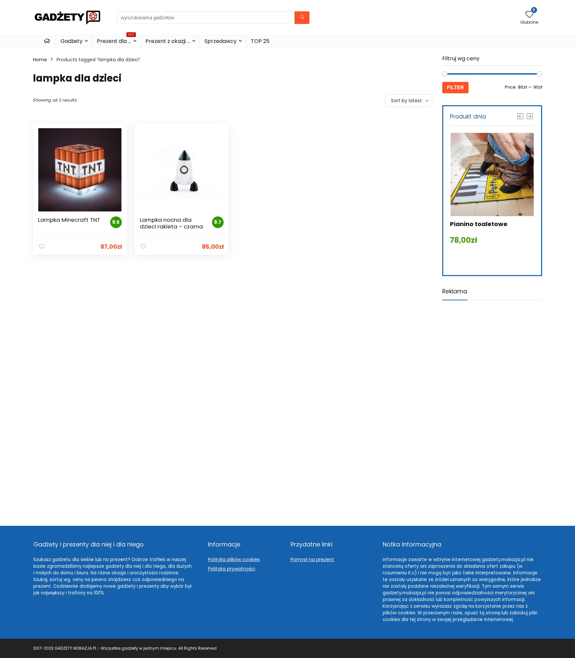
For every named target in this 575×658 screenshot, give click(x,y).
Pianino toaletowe (478, 224)
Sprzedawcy (220, 41)
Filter (455, 87)
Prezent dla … (115, 40)
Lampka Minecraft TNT (69, 220)
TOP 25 (260, 41)
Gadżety (72, 41)
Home (40, 59)
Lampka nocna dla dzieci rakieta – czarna (171, 223)
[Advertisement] (492, 407)
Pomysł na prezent (312, 559)
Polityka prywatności (231, 568)
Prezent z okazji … (167, 41)
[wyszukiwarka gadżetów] (301, 17)
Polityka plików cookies (234, 559)
